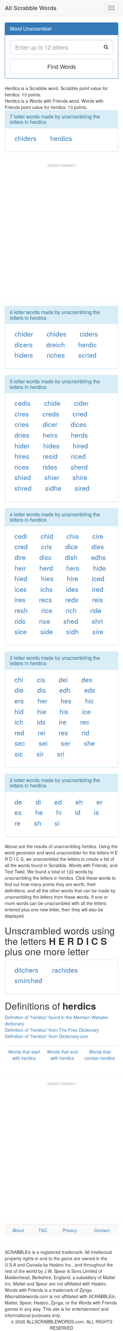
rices (22, 466)
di (38, 801)
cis (41, 679)
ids (41, 721)
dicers (24, 344)
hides (51, 445)
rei (41, 732)
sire (97, 631)
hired (80, 445)
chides (57, 333)
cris (46, 546)
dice (71, 546)
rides (50, 466)
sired (82, 488)
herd (46, 568)
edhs (98, 557)
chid (47, 536)
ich (19, 721)
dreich (55, 344)
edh (65, 690)
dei (63, 679)
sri (60, 753)
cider (81, 403)
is (96, 812)
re (17, 823)
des (86, 679)
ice (86, 711)
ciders (89, 333)
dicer (50, 424)
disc (45, 557)
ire (63, 721)
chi (19, 679)
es (18, 812)
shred (23, 488)
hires (22, 456)
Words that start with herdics (24, 1054)
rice (46, 610)
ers (19, 700)
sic (19, 753)
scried (87, 355)
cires (22, 413)
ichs (46, 589)
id (77, 812)
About (18, 1230)
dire (20, 557)
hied (21, 578)
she (89, 743)
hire (72, 578)
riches (56, 355)
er (99, 801)
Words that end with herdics (62, 1054)
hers (72, 568)
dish (71, 557)
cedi (21, 536)
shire (80, 477)
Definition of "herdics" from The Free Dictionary (52, 1030)
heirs (50, 435)
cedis (23, 403)
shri (97, 621)
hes (66, 700)
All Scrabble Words (30, 8)
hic (89, 700)
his (64, 711)
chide (52, 403)
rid (85, 732)
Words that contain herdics (100, 1054)
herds (79, 435)
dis (41, 690)
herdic (87, 344)
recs (45, 599)
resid (50, 456)
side (46, 631)
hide (99, 568)
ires (20, 599)
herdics (61, 138)
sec (20, 743)
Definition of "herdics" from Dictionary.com (46, 1036)
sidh (72, 631)
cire (97, 536)
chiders (26, 138)
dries (22, 435)
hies (47, 578)
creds (51, 413)
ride (96, 610)
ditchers (26, 970)
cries (22, 424)
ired (97, 589)
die (19, 690)
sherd (79, 466)
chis (73, 536)
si (57, 823)
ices (21, 589)
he (39, 812)
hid (19, 711)
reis (97, 599)
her (42, 700)
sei (43, 743)
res (63, 732)
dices (79, 424)
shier (51, 477)
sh (37, 823)
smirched (28, 980)
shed (70, 621)
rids (20, 621)
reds (72, 599)
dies (97, 546)
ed (58, 801)
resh (21, 610)
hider (22, 445)
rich (71, 610)
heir (20, 568)
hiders (24, 355)
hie (41, 711)
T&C (42, 1230)
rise (44, 621)
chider (24, 333)
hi (59, 812)
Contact (101, 1230)
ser (65, 743)
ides (72, 589)
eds (89, 690)
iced (98, 578)
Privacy (69, 1230)
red (19, 732)
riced (78, 456)
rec (85, 721)
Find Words (61, 66)
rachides (65, 970)
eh (79, 801)
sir (40, 753)
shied (23, 477)
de (18, 801)
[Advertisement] (61, 234)
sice (21, 631)
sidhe (53, 488)
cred (21, 546)
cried (80, 413)
